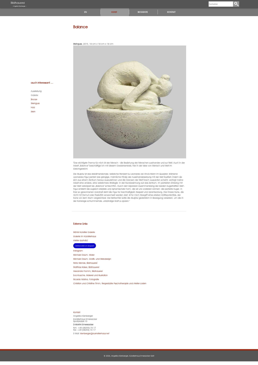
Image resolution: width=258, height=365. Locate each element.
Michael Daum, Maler (83, 255)
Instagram (78, 250)
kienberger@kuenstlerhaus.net (94, 333)
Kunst (114, 12)
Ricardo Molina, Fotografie (86, 279)
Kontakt (171, 12)
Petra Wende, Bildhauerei (85, 263)
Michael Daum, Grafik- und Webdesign (92, 259)
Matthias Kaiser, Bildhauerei (86, 267)
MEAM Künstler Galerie (84, 232)
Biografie (143, 12)
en (85, 12)
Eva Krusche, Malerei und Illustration (90, 275)
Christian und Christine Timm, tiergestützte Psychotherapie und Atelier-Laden (109, 283)
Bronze (34, 99)
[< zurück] (129, 352)
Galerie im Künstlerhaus (84, 236)
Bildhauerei (19, 4)
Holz (33, 107)
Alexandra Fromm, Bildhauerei (88, 271)
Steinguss (35, 103)
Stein (33, 111)
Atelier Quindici (80, 240)
